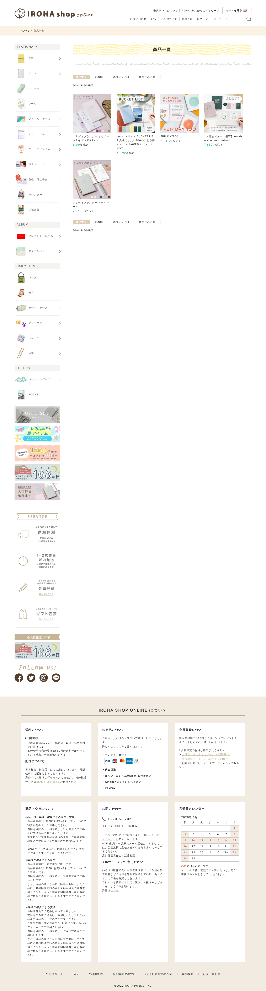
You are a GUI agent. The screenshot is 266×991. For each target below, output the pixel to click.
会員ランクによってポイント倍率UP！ (206, 754)
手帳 (31, 58)
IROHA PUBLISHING (138, 985)
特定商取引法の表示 (158, 974)
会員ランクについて (165, 10)
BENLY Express (46, 781)
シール (32, 103)
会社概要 (187, 974)
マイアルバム (36, 251)
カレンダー (35, 194)
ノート (32, 73)
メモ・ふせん (36, 133)
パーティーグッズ (39, 379)
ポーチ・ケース (38, 307)
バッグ (32, 277)
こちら (117, 746)
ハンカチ (33, 338)
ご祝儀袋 (33, 209)
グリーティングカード (42, 149)
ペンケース (35, 88)
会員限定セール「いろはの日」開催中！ (206, 758)
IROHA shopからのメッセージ (200, 10)
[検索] (248, 19)
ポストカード (36, 164)
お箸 (31, 353)
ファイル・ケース (39, 118)
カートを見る (234, 10)
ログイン (202, 18)
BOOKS (33, 394)
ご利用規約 (95, 974)
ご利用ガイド (169, 18)
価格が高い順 (147, 76)
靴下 (31, 292)
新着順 (99, 76)
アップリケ (35, 322)
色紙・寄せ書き (38, 179)
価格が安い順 (121, 76)
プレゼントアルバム (40, 236)
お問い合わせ (138, 18)
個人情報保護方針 (124, 974)
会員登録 (187, 18)
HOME (25, 30)
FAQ (154, 18)
